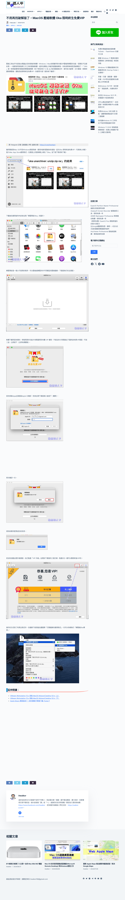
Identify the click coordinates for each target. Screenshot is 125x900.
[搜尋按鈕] (117, 22)
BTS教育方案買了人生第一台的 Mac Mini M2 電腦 (24, 864)
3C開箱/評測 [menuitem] (66, 11)
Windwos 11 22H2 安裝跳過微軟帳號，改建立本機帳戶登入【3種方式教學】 (108, 129)
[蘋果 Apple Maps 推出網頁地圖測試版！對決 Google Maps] (101, 850)
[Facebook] (107, 10)
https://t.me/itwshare (47, 145)
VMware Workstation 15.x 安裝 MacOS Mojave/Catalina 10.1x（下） (35, 698)
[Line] (95, 878)
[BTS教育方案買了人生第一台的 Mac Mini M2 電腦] (24, 850)
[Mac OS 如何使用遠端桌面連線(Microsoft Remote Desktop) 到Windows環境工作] (62, 850)
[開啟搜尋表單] (104, 11)
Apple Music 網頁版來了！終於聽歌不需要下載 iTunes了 (30, 701)
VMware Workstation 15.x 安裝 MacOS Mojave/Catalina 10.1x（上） (35, 696)
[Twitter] (113, 10)
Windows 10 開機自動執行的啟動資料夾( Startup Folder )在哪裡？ (108, 70)
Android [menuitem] (30, 11)
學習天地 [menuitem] (76, 11)
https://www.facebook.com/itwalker (31, 805)
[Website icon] (19, 812)
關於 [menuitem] (92, 11)
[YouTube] (107, 13)
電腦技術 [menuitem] (48, 11)
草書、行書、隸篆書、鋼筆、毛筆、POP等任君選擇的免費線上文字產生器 (108, 79)
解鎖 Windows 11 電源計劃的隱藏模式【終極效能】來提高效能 (108, 60)
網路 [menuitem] (56, 11)
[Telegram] (110, 10)
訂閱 (94, 252)
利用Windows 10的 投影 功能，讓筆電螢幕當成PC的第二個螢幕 (107, 113)
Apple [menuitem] (39, 11)
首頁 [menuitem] (23, 11)
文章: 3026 (21, 816)
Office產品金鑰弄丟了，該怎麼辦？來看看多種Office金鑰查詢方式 (108, 104)
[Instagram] (116, 10)
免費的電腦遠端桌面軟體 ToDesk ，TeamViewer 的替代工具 (108, 51)
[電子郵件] (33, 30)
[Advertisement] (77, 4)
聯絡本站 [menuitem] (99, 11)
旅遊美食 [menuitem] (86, 11)
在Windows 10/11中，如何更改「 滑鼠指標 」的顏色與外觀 (108, 88)
